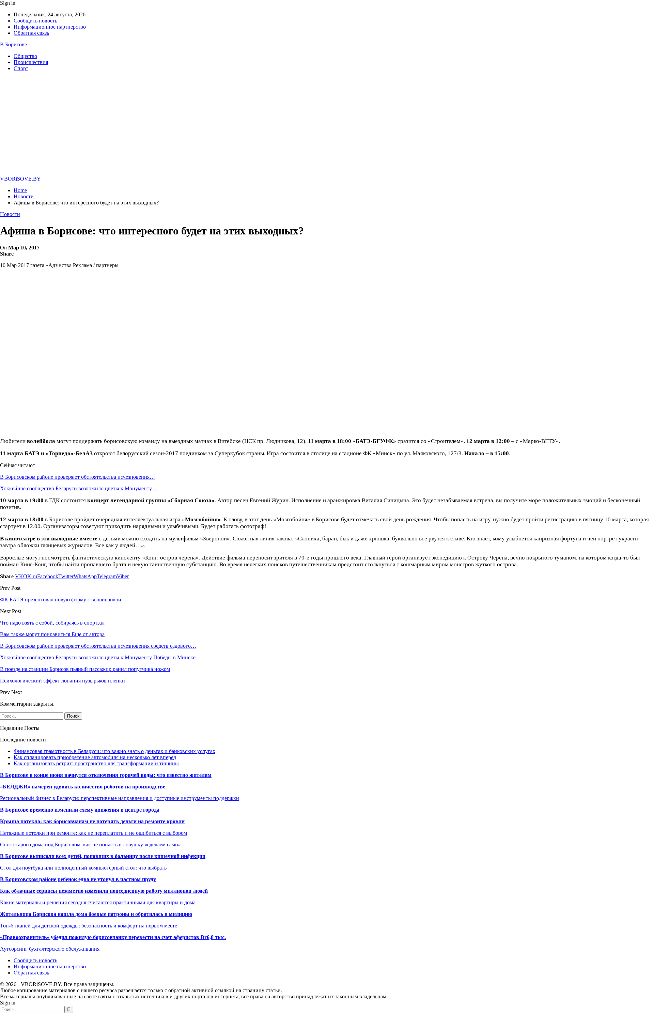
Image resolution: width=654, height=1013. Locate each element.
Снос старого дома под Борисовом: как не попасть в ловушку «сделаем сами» (90, 844)
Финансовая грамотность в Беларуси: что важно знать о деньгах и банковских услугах (114, 751)
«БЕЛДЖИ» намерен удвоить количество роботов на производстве (82, 786)
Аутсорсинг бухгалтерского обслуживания (49, 949)
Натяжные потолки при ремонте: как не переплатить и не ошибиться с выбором (93, 833)
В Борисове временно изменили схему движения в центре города (79, 810)
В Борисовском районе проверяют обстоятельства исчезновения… (77, 477)
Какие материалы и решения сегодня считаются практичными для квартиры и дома (98, 902)
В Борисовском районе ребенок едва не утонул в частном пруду (78, 879)
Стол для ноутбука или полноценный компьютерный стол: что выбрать (83, 868)
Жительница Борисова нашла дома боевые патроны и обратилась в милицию (96, 914)
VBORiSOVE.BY (20, 179)
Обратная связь (31, 33)
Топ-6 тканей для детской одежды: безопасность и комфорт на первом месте (88, 925)
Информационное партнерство (50, 27)
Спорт (21, 68)
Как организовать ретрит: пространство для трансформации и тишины (96, 763)
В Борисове (13, 44)
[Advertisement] (327, 124)
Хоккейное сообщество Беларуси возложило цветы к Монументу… (78, 488)
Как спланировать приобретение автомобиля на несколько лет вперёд (95, 757)
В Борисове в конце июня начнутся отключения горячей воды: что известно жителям (106, 775)
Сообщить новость (35, 21)
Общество (25, 56)
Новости (10, 214)
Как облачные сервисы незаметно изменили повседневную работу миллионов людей (104, 891)
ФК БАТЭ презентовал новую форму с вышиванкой (60, 599)
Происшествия (31, 62)
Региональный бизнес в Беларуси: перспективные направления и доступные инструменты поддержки (119, 798)
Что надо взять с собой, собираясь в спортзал (52, 623)
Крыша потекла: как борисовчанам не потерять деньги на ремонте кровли (92, 821)
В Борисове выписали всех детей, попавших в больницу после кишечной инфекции (102, 856)
